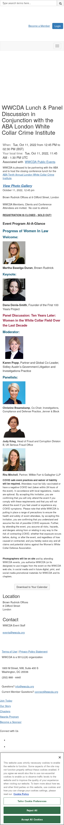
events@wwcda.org (14, 632)
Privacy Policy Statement (33, 651)
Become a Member (39, 26)
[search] (60, 3)
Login (58, 26)
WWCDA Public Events (40, 162)
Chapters (5, 711)
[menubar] (40, 25)
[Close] (60, 757)
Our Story (5, 706)
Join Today (6, 700)
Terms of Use (9, 651)
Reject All (32, 810)
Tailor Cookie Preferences (32, 801)
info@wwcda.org (24, 686)
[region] (32, 788)
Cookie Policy (21, 794)
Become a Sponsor (11, 722)
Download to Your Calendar (32, 587)
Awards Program (9, 716)
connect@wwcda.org (46, 691)
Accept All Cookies (31, 819)
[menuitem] (40, 25)
